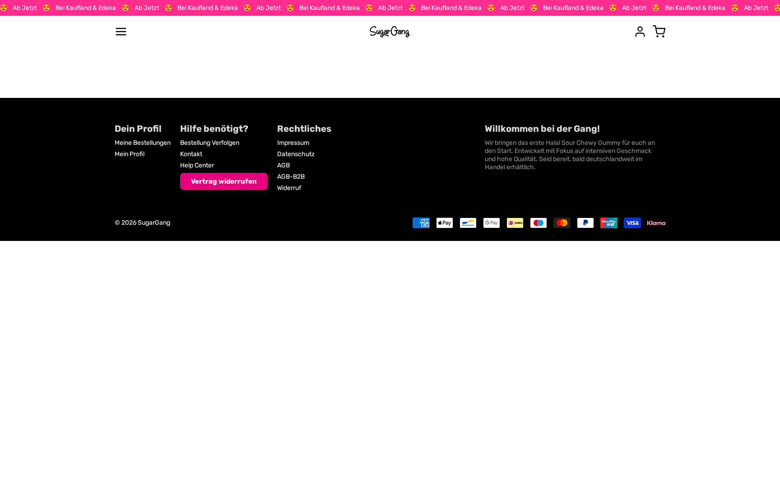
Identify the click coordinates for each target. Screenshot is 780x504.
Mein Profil (129, 154)
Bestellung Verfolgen (209, 143)
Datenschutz (296, 154)
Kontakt (191, 154)
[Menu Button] (121, 31)
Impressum (293, 143)
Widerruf (289, 188)
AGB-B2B (291, 176)
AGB (283, 165)
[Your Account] (640, 31)
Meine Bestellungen (143, 143)
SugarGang (154, 223)
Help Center (197, 165)
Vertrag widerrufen (224, 181)
